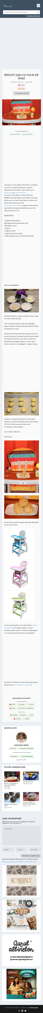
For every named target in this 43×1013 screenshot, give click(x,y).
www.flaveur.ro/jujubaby (23, 685)
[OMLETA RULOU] (31, 775)
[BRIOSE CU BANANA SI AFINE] (12, 797)
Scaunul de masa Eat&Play (13, 205)
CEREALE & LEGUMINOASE (25, 708)
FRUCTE (12, 704)
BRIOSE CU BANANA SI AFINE (11, 805)
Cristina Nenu (20, 82)
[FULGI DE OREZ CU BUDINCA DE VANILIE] (31, 796)
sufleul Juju (8, 193)
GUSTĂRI (17, 719)
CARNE (12, 708)
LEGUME (21, 704)
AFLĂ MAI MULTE (14, 756)
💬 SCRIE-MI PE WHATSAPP (27, 756)
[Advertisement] (21, 43)
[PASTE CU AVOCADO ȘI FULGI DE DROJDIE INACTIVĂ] (12, 776)
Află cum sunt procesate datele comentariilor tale (19, 862)
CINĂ (30, 715)
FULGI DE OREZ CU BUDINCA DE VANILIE (29, 803)
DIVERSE (26, 719)
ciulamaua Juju (20, 193)
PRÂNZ (23, 715)
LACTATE (30, 704)
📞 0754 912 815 (21, 760)
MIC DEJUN (14, 715)
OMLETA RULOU (28, 782)
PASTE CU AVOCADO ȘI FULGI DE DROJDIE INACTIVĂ (11, 785)
